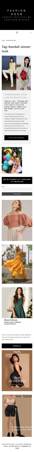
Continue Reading (16, 138)
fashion (21, 101)
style (6, 105)
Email (3, 186)
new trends (8, 108)
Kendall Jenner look (18, 107)
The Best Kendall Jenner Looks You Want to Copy (15, 96)
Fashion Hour (17, 12)
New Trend (15, 103)
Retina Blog (13, 446)
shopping (23, 103)
